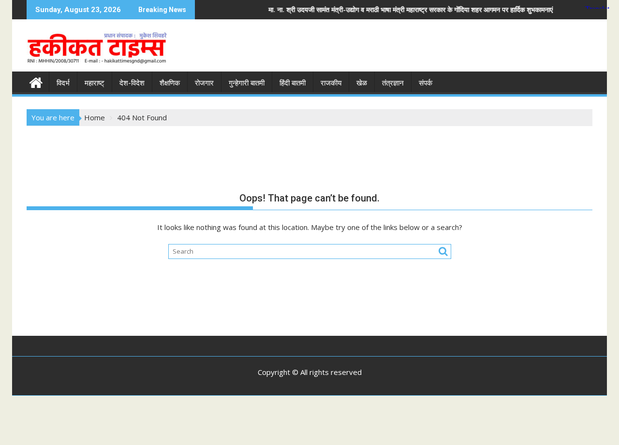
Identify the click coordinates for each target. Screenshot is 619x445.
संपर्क (425, 83)
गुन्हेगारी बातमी (247, 83)
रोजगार (204, 83)
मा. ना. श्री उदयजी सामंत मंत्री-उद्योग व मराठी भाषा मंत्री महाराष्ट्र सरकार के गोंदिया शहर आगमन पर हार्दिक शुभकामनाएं (393, 9)
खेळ (361, 83)
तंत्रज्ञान (393, 83)
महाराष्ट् (94, 83)
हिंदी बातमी (293, 83)
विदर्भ (63, 83)
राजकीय (331, 83)
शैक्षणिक (170, 83)
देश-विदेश (132, 83)
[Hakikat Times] (36, 81)
